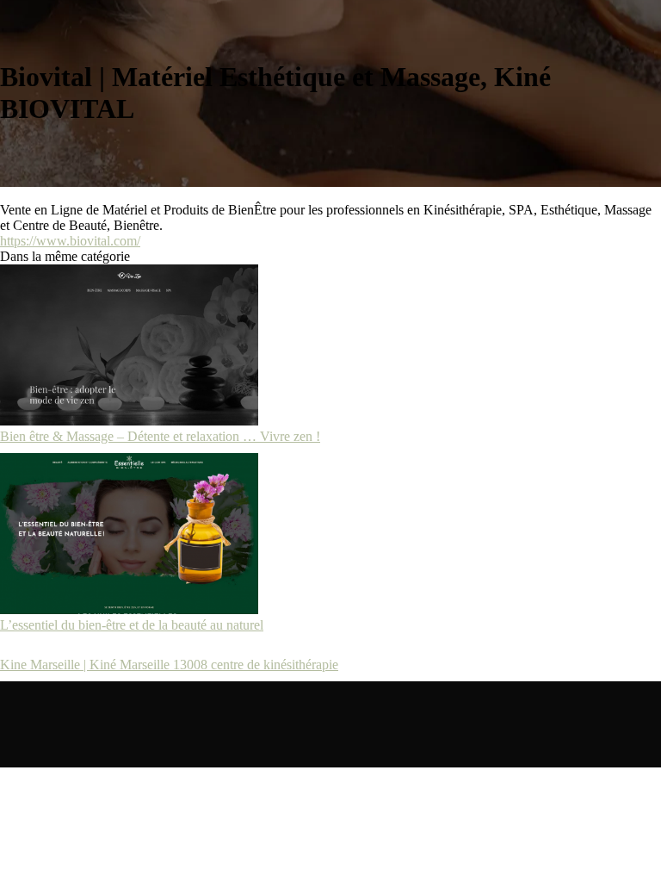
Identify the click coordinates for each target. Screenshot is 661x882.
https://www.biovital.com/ (70, 240)
